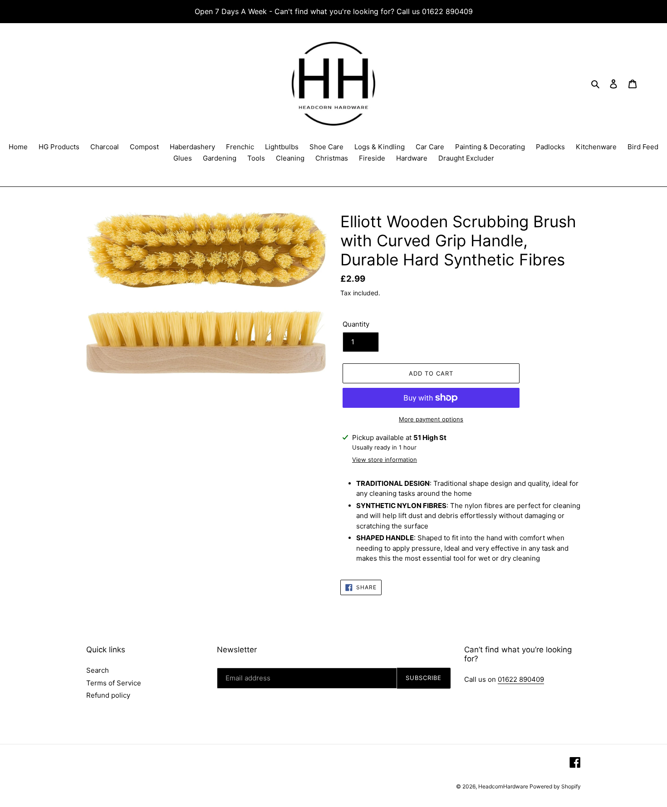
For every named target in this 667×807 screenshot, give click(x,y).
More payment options (431, 419)
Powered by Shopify (555, 786)
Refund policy (108, 695)
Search (97, 670)
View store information (384, 459)
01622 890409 (521, 679)
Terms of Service (113, 683)
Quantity (356, 324)
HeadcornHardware (504, 786)
